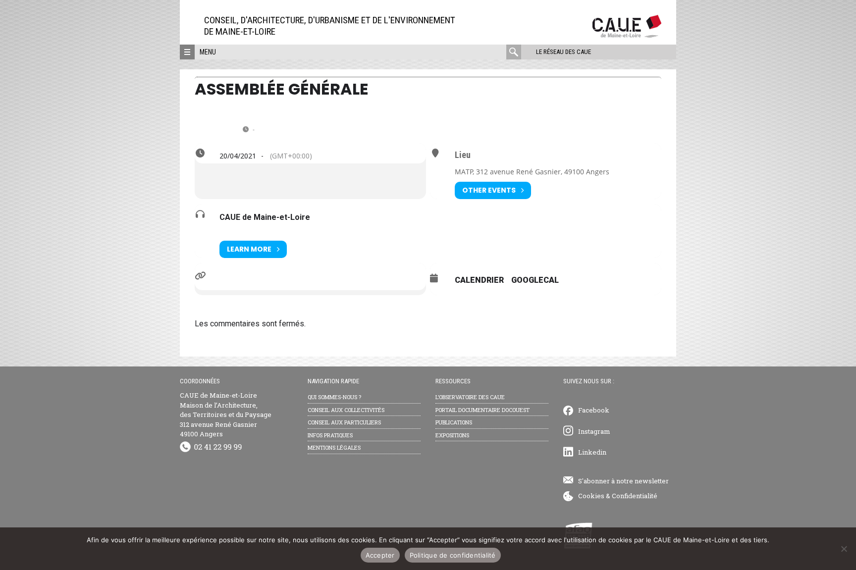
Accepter (380, 555)
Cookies (591, 495)
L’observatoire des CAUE (470, 397)
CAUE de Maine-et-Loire (264, 217)
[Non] (844, 549)
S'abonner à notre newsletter (623, 480)
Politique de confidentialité (453, 555)
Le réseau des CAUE (563, 51)
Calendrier (479, 280)
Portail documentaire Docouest (482, 410)
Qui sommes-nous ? (334, 397)
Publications (453, 422)
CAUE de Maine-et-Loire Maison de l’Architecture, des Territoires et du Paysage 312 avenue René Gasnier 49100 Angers (225, 414)
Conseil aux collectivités (346, 410)
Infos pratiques (330, 435)
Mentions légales (334, 447)
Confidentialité (634, 495)
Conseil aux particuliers (344, 422)
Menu (208, 52)
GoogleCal (535, 280)
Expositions (452, 435)
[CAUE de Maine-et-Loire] (626, 35)
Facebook (593, 410)
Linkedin (592, 452)
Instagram (594, 431)
